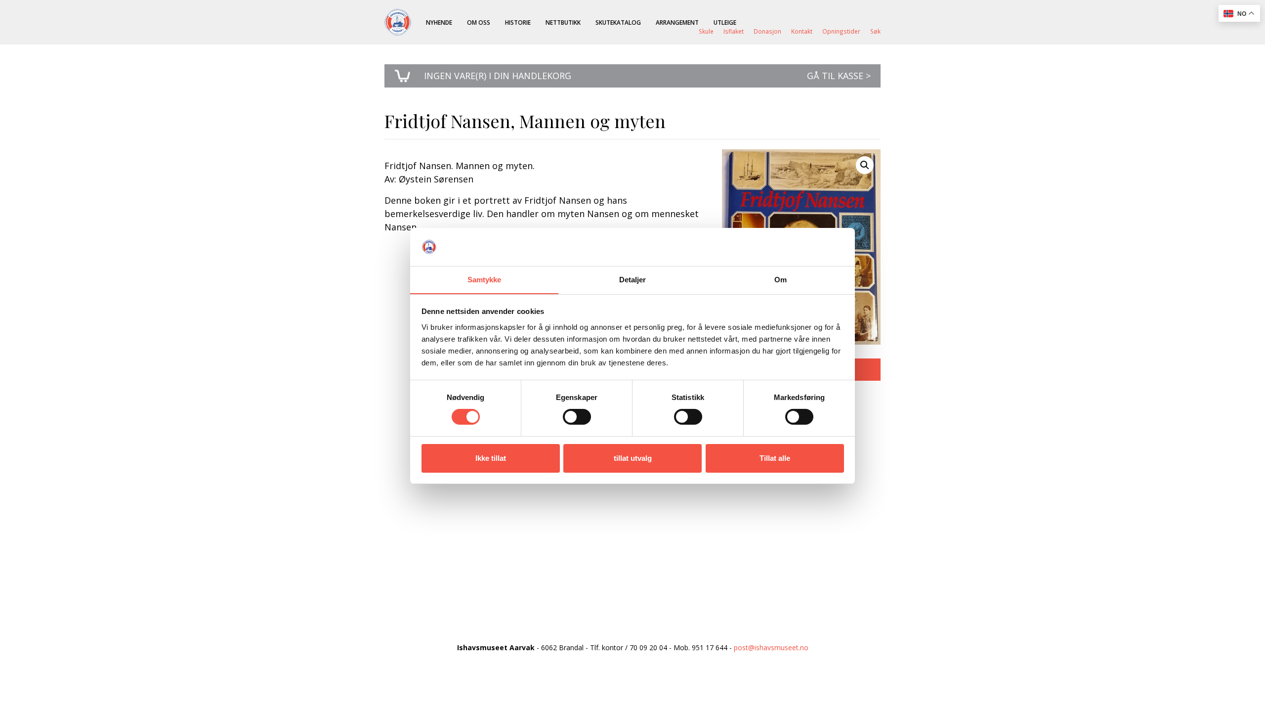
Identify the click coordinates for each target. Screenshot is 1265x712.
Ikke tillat (490, 458)
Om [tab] (780, 279)
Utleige (725, 22)
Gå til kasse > (839, 76)
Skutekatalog (618, 22)
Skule (706, 31)
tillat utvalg (633, 458)
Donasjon (767, 31)
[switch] (577, 417)
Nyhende (439, 22)
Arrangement (677, 22)
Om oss (478, 22)
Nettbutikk (563, 22)
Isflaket (733, 31)
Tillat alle (774, 458)
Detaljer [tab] (632, 279)
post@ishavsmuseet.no (771, 647)
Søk (875, 31)
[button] (865, 165)
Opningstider (841, 31)
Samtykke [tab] (484, 279)
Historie (518, 22)
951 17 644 (709, 647)
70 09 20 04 (648, 647)
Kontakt (801, 31)
